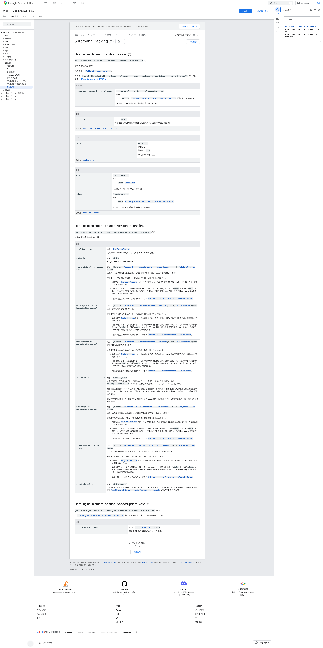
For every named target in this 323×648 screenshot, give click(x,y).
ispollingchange (91, 212)
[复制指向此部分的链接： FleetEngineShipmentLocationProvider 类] (134, 54)
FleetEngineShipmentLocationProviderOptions (153, 98)
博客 (74, 3)
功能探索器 (41, 614)
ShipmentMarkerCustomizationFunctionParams (145, 305)
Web (5, 11)
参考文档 (14, 16)
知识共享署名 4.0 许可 (109, 562)
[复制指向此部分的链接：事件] (81, 170)
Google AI (127, 632)
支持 (197, 618)
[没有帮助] (198, 35)
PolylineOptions (187, 267)
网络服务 (119, 622)
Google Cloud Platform (109, 632)
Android (119, 610)
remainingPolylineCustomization (85, 408)
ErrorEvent (130, 183)
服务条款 (198, 622)
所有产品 (139, 632)
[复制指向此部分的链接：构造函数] (85, 85)
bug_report (310, 10)
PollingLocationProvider (98, 71)
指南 (5, 16)
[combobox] (280, 3)
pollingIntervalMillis (106, 128)
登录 (318, 3)
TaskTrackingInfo (144, 527)
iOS (117, 614)
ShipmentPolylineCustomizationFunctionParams (146, 267)
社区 (82, 3)
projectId (80, 258)
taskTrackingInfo (84, 527)
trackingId (81, 119)
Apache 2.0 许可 (148, 562)
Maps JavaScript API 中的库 (93, 79)
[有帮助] (194, 35)
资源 (32, 16)
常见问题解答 (42, 610)
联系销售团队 (262, 11)
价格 (54, 3)
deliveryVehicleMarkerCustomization (87, 306)
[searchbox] (17, 24)
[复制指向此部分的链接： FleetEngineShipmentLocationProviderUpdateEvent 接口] (154, 504)
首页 (76, 35)
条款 (39, 643)
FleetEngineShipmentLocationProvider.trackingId (135, 490)
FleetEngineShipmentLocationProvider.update (100, 515)
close (318, 10)
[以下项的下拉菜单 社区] (87, 3)
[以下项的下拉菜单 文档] (67, 3)
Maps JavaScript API (24, 11)
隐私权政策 (47, 643)
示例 (24, 16)
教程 (39, 618)
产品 (46, 3)
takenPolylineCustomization (89, 445)
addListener (89, 160)
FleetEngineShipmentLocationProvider (101, 54)
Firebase (91, 632)
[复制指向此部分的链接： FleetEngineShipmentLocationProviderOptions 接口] (148, 226)
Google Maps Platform (96, 35)
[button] (16, 32)
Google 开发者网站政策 (185, 562)
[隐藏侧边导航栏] (30, 643)
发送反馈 (193, 42)
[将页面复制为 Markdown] (119, 41)
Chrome (80, 632)
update (79, 194)
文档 (62, 3)
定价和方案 (199, 610)
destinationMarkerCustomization (84, 342)
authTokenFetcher (84, 249)
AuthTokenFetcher (121, 249)
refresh (79, 143)
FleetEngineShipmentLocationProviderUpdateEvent (149, 201)
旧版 (40, 16)
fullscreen (314, 10)
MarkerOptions (183, 305)
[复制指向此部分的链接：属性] (81, 114)
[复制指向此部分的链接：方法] (81, 138)
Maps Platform (27, 3)
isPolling (87, 128)
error (78, 175)
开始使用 (245, 11)
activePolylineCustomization (90, 267)
